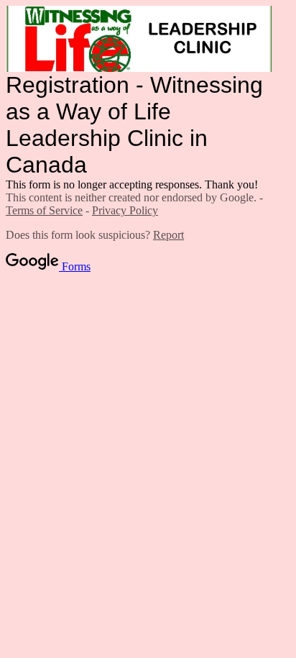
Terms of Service (44, 210)
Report (168, 235)
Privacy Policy (125, 210)
